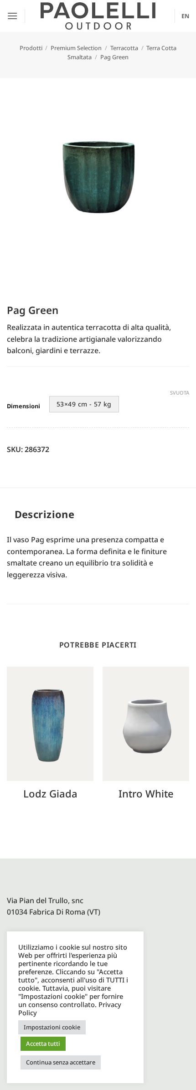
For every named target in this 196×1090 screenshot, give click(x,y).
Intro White (146, 793)
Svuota (179, 393)
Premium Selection (76, 48)
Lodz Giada (50, 793)
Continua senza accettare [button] (60, 1062)
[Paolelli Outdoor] (98, 16)
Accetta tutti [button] (43, 1043)
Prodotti (31, 48)
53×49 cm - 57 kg (84, 404)
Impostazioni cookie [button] (52, 1027)
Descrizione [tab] (45, 514)
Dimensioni (23, 406)
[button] (12, 16)
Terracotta (124, 48)
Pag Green (114, 57)
